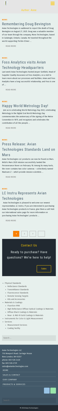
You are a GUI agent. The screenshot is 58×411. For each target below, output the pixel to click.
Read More (11, 46)
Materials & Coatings (13, 302)
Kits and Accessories (16, 299)
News (4, 20)
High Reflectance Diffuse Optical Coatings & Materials (30, 309)
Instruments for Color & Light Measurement (24, 318)
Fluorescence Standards (17, 293)
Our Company (10, 380)
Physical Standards (13, 283)
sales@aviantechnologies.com (15, 366)
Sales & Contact (11, 375)
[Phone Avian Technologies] (53, 391)
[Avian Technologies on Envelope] (47, 391)
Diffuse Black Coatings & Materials (22, 312)
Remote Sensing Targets (17, 296)
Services (8, 322)
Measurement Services (17, 325)
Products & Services (14, 384)
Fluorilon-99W (13, 306)
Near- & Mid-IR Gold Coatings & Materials (25, 315)
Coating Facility (13, 328)
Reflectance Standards (17, 286)
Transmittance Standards (18, 289)
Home (5, 370)
